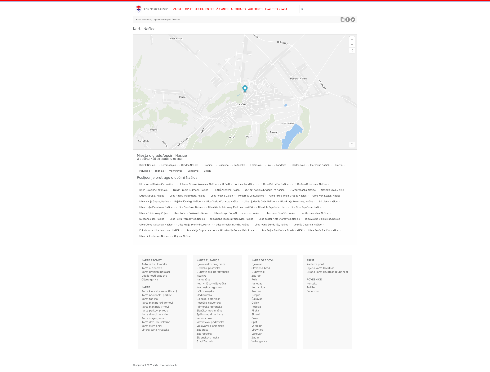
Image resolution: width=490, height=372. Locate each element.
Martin (339, 165)
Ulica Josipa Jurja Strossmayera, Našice (237, 213)
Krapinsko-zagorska (209, 287)
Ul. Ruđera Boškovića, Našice (310, 184)
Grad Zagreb (205, 341)
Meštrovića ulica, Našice (315, 213)
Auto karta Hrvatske (154, 264)
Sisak (255, 318)
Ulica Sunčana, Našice (190, 207)
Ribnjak (159, 170)
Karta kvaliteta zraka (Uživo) (159, 291)
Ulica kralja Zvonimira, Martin (194, 224)
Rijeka (198, 9)
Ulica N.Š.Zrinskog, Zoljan (153, 213)
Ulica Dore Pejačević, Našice (305, 207)
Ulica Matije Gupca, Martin (200, 230)
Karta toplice (149, 299)
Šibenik (256, 314)
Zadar (255, 337)
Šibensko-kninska (208, 337)
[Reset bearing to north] (352, 50)
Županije (222, 9)
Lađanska (239, 165)
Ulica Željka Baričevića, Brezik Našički (282, 230)
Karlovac (257, 283)
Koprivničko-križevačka (211, 283)
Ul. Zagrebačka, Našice (303, 189)
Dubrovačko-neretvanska (213, 272)
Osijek (209, 9)
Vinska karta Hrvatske (155, 329)
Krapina (256, 291)
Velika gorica (259, 341)
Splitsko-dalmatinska (210, 314)
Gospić (256, 295)
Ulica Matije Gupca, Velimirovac (237, 230)
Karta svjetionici (151, 326)
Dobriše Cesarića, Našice (307, 224)
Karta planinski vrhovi (155, 306)
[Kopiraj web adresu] (343, 20)
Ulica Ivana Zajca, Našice (326, 195)
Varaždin (257, 326)
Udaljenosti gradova (154, 275)
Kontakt (312, 283)
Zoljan (207, 170)
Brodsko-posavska (208, 268)
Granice (208, 165)
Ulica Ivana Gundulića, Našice (271, 224)
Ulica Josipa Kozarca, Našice (222, 201)
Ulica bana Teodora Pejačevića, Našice (231, 218)
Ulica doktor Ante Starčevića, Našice (279, 218)
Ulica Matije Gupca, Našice (154, 201)
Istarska (202, 275)
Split (189, 9)
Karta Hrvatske (143, 19)
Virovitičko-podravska (210, 322)
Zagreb (178, 9)
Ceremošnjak (168, 165)
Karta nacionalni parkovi (156, 295)
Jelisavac (223, 165)
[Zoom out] (352, 45)
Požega (256, 306)
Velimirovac (175, 170)
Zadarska (202, 329)
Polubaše (144, 170)
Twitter (311, 287)
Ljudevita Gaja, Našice (151, 195)
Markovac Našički (320, 165)
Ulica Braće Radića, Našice (323, 230)
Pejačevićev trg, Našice (187, 201)
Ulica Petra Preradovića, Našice (187, 218)
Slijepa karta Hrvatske (320, 268)
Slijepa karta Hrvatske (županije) (327, 272)
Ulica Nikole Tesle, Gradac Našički (288, 195)
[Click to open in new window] (347, 20)
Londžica (281, 165)
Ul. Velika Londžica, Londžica (238, 184)
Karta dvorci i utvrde (154, 314)
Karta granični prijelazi (155, 272)
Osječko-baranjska (162, 19)
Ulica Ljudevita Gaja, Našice (259, 201)
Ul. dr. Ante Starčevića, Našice (156, 184)
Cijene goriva (149, 279)
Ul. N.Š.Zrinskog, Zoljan (227, 189)
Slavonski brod (261, 268)
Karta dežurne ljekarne (155, 322)
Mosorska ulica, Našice (251, 195)
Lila (269, 165)
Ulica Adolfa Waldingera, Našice (187, 195)
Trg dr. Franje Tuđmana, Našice (190, 189)
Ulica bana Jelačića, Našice (280, 213)
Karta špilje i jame (152, 318)
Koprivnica (258, 287)
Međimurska (204, 295)
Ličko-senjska (205, 291)
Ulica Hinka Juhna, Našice (154, 236)
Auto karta (238, 9)
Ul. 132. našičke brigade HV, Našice (264, 189)
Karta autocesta (151, 268)
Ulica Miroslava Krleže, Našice (232, 224)
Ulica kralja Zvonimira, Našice (155, 207)
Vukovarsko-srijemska (210, 326)
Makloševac (298, 165)
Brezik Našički (147, 165)
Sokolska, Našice (327, 201)
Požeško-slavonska (209, 302)
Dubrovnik (258, 272)
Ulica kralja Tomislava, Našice (296, 201)
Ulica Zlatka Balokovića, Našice (322, 218)
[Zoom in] (352, 39)
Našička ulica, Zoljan (332, 189)
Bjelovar (257, 264)
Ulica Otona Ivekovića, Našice (155, 224)
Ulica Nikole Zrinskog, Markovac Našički (230, 207)
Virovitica (257, 329)
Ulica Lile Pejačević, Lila (271, 207)
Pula (254, 279)
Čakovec (257, 299)
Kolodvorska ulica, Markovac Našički (159, 230)
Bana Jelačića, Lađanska (153, 189)
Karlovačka (203, 279)
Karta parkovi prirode (154, 310)
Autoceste (255, 9)
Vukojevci (193, 170)
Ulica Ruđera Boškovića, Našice (191, 213)
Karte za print (315, 264)
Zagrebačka (204, 333)
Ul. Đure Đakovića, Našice (274, 184)
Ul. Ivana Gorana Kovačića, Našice (198, 184)
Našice (176, 19)
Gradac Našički (189, 165)
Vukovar (257, 333)
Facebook (313, 291)
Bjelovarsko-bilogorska (211, 264)
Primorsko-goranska (209, 306)
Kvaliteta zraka (276, 9)
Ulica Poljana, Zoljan (222, 195)
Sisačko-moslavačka (209, 310)
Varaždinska (204, 318)
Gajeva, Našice (182, 236)
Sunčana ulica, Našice (151, 218)
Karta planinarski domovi (157, 302)
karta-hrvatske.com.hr (155, 8)
